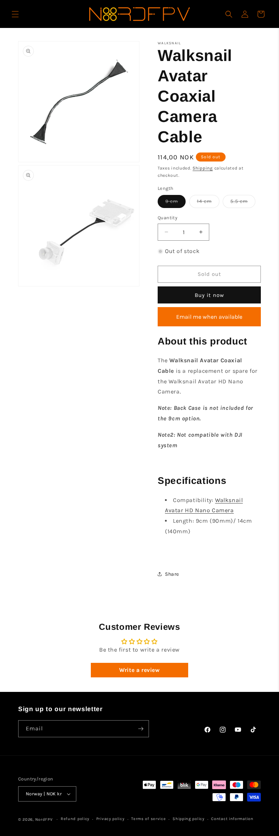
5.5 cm (242, 203)
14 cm (208, 203)
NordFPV (44, 819)
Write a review (139, 669)
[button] (15, 14)
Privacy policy (110, 818)
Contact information (232, 818)
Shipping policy (189, 818)
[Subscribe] (141, 728)
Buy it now (209, 295)
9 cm (175, 203)
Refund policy (75, 818)
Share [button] (172, 574)
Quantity (167, 217)
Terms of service (148, 818)
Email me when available (209, 316)
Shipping (203, 168)
